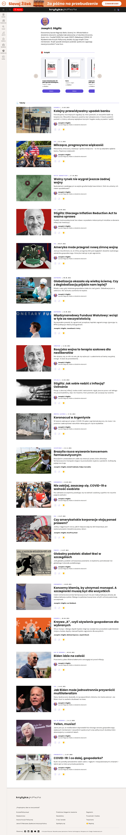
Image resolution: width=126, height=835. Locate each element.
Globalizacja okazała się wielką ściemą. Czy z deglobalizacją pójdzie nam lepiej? (86, 283)
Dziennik (3, 16)
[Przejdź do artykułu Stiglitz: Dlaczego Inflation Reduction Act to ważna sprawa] (33, 222)
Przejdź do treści (8, 3)
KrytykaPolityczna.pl (22, 812)
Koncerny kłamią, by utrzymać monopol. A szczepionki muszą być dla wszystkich (85, 589)
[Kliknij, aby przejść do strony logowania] (115, 10)
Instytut (3, 28)
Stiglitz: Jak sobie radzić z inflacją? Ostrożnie (79, 385)
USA (55, 141)
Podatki (56, 550)
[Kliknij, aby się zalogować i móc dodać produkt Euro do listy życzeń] (82, 60)
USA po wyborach (59, 652)
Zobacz (51, 91)
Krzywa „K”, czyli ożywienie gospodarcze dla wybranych (86, 623)
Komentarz (57, 346)
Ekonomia (57, 107)
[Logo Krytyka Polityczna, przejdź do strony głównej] (63, 9)
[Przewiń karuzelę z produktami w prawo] (99, 76)
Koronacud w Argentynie (72, 417)
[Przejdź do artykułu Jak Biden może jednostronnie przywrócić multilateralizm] (33, 699)
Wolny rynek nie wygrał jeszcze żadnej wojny (82, 181)
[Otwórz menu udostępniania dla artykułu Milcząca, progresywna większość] (59, 161)
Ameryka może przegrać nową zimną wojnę (86, 247)
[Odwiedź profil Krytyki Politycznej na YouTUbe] (35, 831)
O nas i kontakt (60, 820)
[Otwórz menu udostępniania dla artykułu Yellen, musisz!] (59, 742)
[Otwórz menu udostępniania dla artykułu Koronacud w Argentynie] (59, 434)
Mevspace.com (84, 831)
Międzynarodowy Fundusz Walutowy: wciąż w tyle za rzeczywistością (86, 317)
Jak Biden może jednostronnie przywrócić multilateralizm (84, 691)
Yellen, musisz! (65, 724)
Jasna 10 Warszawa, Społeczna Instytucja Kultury (31, 823)
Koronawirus (58, 482)
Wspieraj (19, 9)
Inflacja (57, 380)
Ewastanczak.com (97, 831)
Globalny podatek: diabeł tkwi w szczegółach (77, 555)
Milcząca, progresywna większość (79, 145)
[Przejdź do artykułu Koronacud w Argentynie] (33, 426)
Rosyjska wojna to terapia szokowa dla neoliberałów (82, 351)
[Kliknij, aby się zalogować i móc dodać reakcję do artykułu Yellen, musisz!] (64, 742)
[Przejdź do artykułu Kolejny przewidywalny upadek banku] (33, 120)
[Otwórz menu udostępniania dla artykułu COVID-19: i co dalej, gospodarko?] (59, 774)
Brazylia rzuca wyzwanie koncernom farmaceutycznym (80, 453)
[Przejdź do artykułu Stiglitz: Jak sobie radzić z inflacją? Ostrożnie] (33, 392)
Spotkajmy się (3, 53)
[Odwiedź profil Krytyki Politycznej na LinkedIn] (38, 831)
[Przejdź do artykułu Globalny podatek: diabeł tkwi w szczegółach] (33, 563)
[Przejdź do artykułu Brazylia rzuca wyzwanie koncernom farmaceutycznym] (33, 460)
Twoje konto (90, 820)
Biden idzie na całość (69, 656)
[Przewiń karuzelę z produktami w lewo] (36, 76)
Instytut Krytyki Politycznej (24, 820)
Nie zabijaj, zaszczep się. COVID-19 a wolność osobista (80, 487)
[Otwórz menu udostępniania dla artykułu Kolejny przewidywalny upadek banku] (59, 129)
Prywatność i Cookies (93, 816)
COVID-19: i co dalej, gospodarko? (78, 758)
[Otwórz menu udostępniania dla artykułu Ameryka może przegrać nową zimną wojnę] (59, 263)
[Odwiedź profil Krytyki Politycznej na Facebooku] (25, 831)
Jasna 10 (3, 35)
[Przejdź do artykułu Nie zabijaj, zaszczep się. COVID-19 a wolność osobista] (33, 494)
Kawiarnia (3, 41)
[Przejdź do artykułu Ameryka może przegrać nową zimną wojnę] (33, 256)
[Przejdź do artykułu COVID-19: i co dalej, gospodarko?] (33, 767)
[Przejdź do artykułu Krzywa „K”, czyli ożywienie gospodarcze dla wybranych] (33, 631)
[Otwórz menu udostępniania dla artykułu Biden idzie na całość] (59, 670)
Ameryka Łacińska (60, 414)
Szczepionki (58, 448)
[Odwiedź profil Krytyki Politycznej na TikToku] (32, 831)
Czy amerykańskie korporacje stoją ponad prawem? (85, 521)
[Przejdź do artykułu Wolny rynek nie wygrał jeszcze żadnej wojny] (33, 188)
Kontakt (3, 59)
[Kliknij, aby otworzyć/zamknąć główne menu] (3, 9)
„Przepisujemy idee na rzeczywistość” (28, 807)
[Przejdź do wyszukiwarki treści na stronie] (10, 10)
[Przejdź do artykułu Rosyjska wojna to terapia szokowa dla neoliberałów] (33, 358)
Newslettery (3, 47)
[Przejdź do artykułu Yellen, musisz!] (33, 733)
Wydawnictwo (3, 22)
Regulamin (89, 812)
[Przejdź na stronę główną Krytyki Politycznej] (28, 797)
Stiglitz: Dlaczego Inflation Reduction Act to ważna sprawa (85, 215)
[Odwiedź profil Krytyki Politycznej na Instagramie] (28, 831)
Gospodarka (57, 278)
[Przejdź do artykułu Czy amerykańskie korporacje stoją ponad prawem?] (33, 529)
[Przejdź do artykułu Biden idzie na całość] (33, 665)
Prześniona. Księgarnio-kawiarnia (66, 812)
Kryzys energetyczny (61, 175)
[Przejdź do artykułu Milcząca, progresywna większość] (33, 154)
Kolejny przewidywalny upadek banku (82, 111)
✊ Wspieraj (90, 823)
